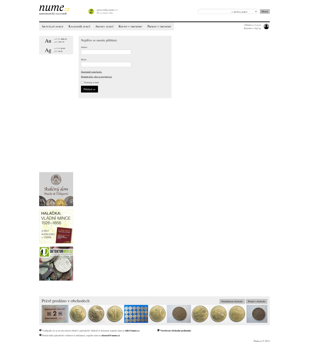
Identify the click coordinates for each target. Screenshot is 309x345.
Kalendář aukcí (79, 26)
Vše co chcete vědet (107, 11)
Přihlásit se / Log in (252, 24)
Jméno (84, 47)
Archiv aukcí (104, 26)
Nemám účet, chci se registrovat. (96, 76)
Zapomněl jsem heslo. (91, 71)
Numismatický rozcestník (53, 13)
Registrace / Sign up (252, 28)
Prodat (159, 26)
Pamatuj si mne (91, 82)
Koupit (130, 26)
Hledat (265, 11)
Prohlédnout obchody (232, 301)
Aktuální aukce (52, 26)
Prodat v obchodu (256, 301)
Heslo (84, 59)
